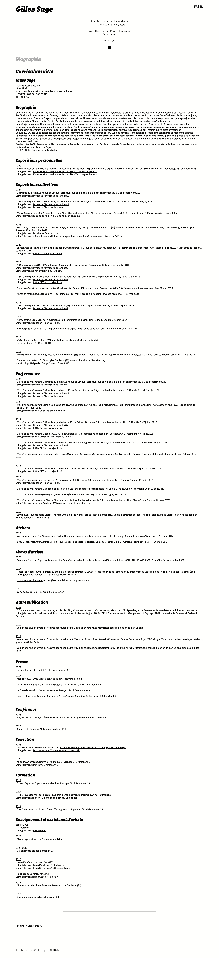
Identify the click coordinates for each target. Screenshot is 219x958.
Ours (56, 950)
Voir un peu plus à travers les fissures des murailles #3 (45, 639)
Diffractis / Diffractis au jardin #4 (50, 268)
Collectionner (109, 34)
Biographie (124, 31)
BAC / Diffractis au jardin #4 (47, 282)
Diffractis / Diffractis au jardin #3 (50, 308)
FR (196, 7)
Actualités (94, 31)
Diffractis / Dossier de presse (48, 207)
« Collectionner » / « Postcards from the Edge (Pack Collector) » (93, 747)
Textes (104, 31)
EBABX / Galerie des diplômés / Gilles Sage (55, 797)
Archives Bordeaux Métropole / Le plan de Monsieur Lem (62, 503)
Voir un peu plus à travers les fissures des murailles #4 (45, 627)
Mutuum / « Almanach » (45, 764)
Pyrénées (96, 21)
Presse (113, 31)
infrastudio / (39, 830)
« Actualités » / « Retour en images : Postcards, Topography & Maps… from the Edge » (77, 236)
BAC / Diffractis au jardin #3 (47, 471)
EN (201, 7)
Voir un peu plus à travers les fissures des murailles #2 (45, 648)
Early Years (119, 24)
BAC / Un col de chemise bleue (49, 410)
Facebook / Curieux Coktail (47, 322)
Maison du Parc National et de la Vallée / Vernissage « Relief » (65, 174)
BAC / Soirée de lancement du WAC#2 (53, 436)
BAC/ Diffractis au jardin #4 (47, 270)
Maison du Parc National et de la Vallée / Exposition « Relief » (65, 171)
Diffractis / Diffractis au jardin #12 (51, 195)
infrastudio (109, 40)
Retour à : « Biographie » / (29, 925)
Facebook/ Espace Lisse (45, 233)
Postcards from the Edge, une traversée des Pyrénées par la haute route (54, 560)
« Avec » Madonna (103, 24)
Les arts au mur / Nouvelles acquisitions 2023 (56, 216)
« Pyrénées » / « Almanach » (75, 762)
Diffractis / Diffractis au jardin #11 (51, 204)
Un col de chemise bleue (115, 21)
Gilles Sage (34, 9)
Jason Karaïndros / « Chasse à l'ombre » (53, 868)
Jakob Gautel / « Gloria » (45, 876)
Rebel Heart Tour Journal (29, 571)
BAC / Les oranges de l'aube (47, 253)
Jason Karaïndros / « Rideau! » (48, 865)
